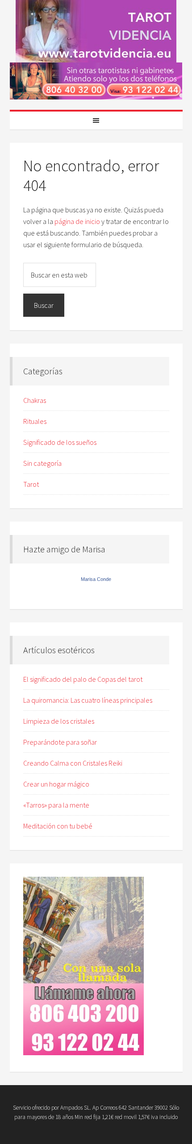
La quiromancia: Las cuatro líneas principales (87, 700)
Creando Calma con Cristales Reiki (72, 763)
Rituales (34, 421)
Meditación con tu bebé (57, 825)
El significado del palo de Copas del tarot (82, 679)
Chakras (34, 400)
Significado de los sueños (59, 442)
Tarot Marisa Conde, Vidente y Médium (96, 31)
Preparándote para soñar (60, 742)
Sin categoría (42, 463)
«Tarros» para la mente (56, 804)
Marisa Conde (96, 579)
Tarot (31, 484)
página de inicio (77, 221)
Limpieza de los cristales (58, 721)
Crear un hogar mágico (56, 783)
